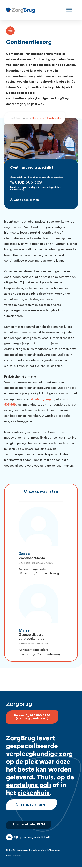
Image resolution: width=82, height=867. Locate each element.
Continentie (54, 118)
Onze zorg (38, 118)
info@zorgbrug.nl (42, 399)
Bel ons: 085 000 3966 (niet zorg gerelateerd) (32, 717)
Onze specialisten (26, 199)
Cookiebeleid (38, 850)
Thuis (45, 777)
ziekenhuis (34, 793)
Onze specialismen (31, 804)
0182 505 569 (28, 182)
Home (25, 118)
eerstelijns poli (28, 785)
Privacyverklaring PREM (29, 824)
